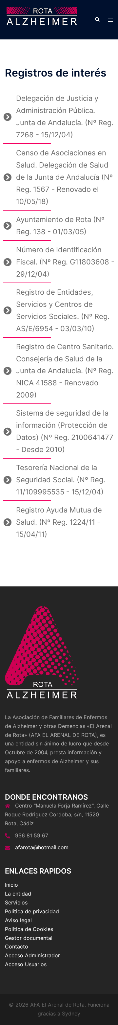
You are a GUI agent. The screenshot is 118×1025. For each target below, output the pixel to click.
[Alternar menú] (110, 19)
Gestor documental (28, 938)
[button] (97, 19)
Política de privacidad (32, 911)
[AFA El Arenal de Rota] (42, 19)
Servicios (16, 902)
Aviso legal (18, 920)
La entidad (18, 893)
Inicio (11, 884)
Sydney (71, 1013)
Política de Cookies (29, 929)
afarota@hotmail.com (42, 847)
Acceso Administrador (32, 955)
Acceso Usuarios (26, 964)
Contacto (16, 946)
